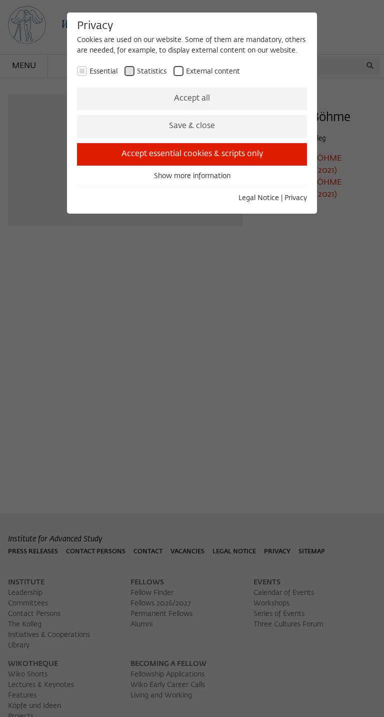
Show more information (192, 176)
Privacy (295, 198)
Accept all (192, 99)
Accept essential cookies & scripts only (192, 154)
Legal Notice (258, 198)
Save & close (192, 126)
